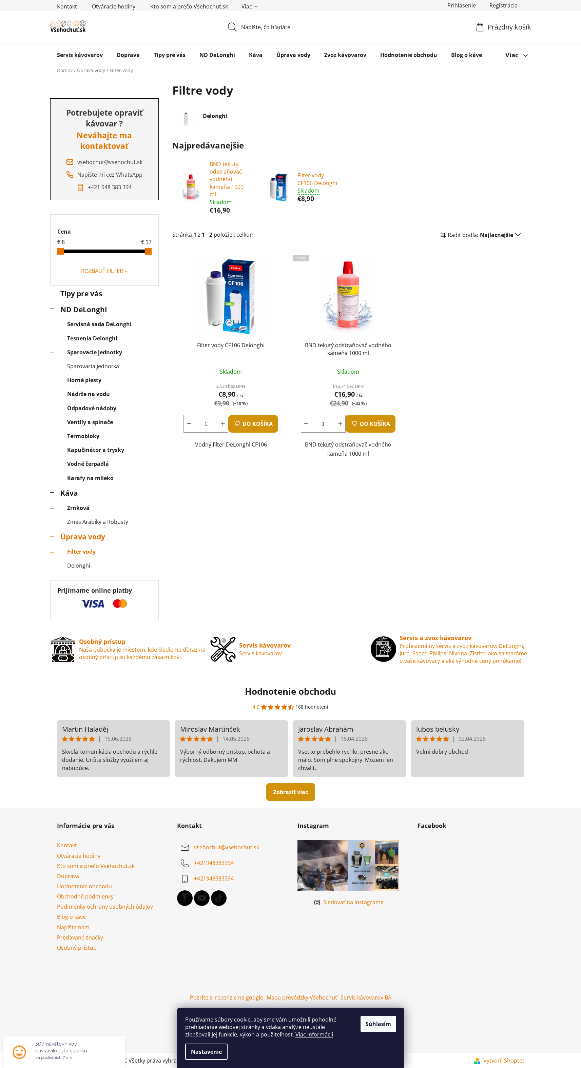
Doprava (68, 876)
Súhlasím (378, 1024)
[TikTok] (219, 898)
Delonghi (78, 565)
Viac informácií (314, 1034)
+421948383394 (214, 863)
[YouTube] (202, 898)
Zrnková (78, 508)
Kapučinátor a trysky (95, 450)
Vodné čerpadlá (88, 464)
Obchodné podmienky (85, 896)
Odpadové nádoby (91, 408)
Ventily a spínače (90, 422)
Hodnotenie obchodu (290, 691)
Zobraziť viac (290, 792)
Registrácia (503, 5)
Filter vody (81, 551)
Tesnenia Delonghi (92, 338)
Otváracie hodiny (113, 6)
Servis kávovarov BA (366, 997)
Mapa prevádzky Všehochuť (302, 997)
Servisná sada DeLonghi (99, 324)
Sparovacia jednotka (93, 366)
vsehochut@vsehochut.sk (226, 847)
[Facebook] (185, 898)
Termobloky (83, 436)
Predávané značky (80, 937)
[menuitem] (80, 54)
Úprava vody (82, 536)
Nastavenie (206, 1051)
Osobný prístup (77, 947)
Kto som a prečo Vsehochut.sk (189, 6)
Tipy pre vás (81, 293)
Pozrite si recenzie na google (226, 997)
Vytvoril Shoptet (503, 1060)
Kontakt (67, 6)
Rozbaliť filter (102, 271)
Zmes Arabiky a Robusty (97, 522)
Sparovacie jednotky (94, 352)
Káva (69, 493)
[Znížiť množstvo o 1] (189, 423)
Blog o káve (71, 917)
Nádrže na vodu (88, 394)
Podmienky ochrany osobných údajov (105, 906)
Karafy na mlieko (90, 478)
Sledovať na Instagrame (353, 902)
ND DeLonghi (83, 309)
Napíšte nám (73, 927)
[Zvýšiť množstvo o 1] (223, 423)
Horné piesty (84, 380)
